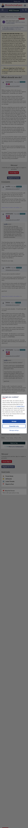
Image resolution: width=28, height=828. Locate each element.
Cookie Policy (20, 406)
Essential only (14, 426)
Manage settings (14, 430)
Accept (14, 421)
